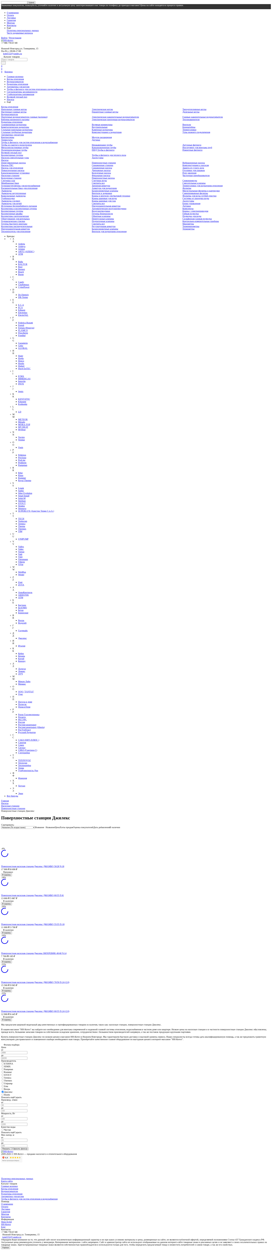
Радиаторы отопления (17, 84)
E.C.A (21, 305)
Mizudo (21, 422)
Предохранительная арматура (15, 229)
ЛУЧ (20, 674)
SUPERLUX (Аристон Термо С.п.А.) (36, 511)
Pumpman (22, 465)
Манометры (188, 224)
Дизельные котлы (190, 112)
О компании (13, 12)
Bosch (21, 272)
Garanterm (23, 343)
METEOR (23, 419)
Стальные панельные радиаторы (17, 129)
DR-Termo (23, 297)
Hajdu (21, 358)
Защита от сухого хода (193, 168)
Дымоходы (6, 191)
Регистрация (15, 38)
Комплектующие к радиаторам (107, 132)
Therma (21, 526)
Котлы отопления (15, 79)
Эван (20, 793)
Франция (22, 778)
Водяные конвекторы (102, 124)
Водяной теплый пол (17, 97)
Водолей (22, 623)
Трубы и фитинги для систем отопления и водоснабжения (35, 89)
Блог (3, 1227)
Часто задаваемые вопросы (20, 33)
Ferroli (21, 325)
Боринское (23, 613)
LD (19, 412)
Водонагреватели (15, 81)
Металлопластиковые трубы (14, 147)
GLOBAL (23, 348)
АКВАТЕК (23, 595)
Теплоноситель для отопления (15, 231)
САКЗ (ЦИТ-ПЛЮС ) (28, 740)
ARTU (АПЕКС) (26, 251)
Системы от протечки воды (195, 198)
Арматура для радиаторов (104, 188)
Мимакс (22, 684)
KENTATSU (24, 399)
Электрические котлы (102, 109)
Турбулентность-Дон (28, 770)
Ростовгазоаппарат (27, 725)
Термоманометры (190, 226)
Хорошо (5, 1247)
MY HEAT (23, 427)
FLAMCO (23, 330)
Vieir (20, 557)
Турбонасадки (8, 198)
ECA (20, 307)
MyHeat (22, 429)
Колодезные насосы (101, 173)
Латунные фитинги (191, 145)
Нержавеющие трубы (102, 145)
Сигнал (21, 747)
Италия (21, 646)
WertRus (22, 572)
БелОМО (22, 608)
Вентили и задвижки (102, 193)
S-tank (21, 488)
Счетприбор (24, 753)
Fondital (22, 335)
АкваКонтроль (25, 592)
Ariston (21, 249)
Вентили (186, 124)
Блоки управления (191, 203)
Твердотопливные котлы (194, 109)
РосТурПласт (24, 730)
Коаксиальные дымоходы (13, 196)
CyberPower (23, 287)
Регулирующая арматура (103, 226)
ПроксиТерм (24, 707)
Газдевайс (23, 630)
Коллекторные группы (12, 155)
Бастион (22, 605)
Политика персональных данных (23, 30)
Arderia (21, 244)
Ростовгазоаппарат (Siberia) (31, 727)
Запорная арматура (101, 185)
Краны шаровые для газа (104, 201)
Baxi (20, 267)
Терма (21, 768)
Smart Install (23, 496)
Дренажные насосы (101, 170)
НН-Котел (6, 1224)
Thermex (22, 529)
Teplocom (22, 521)
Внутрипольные (100, 127)
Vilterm (21, 562)
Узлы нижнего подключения (196, 132)
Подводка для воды (191, 216)
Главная (5, 801)
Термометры (188, 229)
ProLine (21, 460)
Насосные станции (10, 175)
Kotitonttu (22, 404)
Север (21, 745)
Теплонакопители (191, 119)
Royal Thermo (24, 480)
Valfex (21, 546)
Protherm (22, 462)
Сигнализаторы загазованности (22, 92)
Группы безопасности (102, 213)
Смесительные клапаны (194, 183)
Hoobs (21, 363)
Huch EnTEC (24, 368)
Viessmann (23, 559)
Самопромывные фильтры (195, 193)
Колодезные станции (11, 178)
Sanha (21, 490)
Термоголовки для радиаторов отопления (202, 185)
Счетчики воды (99, 180)
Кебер (21, 653)
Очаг (20, 694)
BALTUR (22, 264)
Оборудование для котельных (15, 219)
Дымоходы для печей (11, 203)
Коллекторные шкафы (12, 213)
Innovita (22, 381)
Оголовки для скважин (193, 170)
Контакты (11, 25)
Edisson (21, 310)
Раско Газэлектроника (28, 714)
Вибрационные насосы (193, 163)
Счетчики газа (8, 180)
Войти (4, 38)
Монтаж (11, 23)
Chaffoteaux (23, 284)
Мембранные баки (10, 183)
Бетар (21, 610)
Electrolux (22, 312)
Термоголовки (189, 129)
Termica (21, 524)
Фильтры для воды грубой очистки (199, 196)
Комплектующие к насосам (195, 165)
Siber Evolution (25, 493)
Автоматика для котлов (18, 87)
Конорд (21, 661)
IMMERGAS (24, 379)
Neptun (21, 440)
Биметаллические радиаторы (15, 127)
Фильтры (186, 188)
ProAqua (22, 457)
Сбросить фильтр (19, 1149)
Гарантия (11, 20)
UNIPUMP (23, 539)
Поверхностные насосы (103, 178)
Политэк (22, 704)
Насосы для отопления (12, 168)
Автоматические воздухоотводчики (109, 208)
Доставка (11, 18)
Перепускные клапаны (103, 219)
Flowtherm (23, 333)
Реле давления (189, 173)
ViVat (20, 564)
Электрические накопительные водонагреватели (115, 117)
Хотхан (21, 786)
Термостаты (7, 140)
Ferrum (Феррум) (26, 328)
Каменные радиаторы (102, 129)
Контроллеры (7, 137)
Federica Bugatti (25, 323)
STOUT (22, 503)
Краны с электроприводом (195, 211)
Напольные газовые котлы (14, 109)
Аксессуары (97, 157)
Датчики (96, 140)
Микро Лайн (24, 681)
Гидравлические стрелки (13, 221)
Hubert (21, 366)
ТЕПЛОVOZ (24, 760)
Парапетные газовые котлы (105, 112)
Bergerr (21, 269)
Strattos (21, 506)
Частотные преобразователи (196, 175)
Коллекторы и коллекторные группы (19, 208)
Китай (21, 658)
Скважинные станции (102, 165)
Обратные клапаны (101, 216)
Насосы (10, 99)
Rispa (20, 475)
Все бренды (12, 796)
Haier (20, 356)
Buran (21, 274)
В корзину (6, 875)
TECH (21, 518)
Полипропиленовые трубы (14, 150)
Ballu (20, 261)
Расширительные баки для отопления (19, 188)
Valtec (21, 549)
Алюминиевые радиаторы (13, 124)
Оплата (10, 15)
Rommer (22, 478)
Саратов (22, 742)
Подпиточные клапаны (103, 221)
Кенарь (21, 656)
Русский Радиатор (27, 732)
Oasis (20, 447)
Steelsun (22, 501)
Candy (21, 282)
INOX (21, 384)
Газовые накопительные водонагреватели (202, 117)
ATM (20, 254)
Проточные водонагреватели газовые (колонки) (24, 117)
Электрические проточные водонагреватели (113, 119)
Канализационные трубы (104, 147)
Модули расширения (102, 137)
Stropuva (22, 508)
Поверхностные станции (104, 163)
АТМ (20, 597)
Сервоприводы (189, 180)
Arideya (21, 246)
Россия (21, 722)
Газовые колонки (15, 76)
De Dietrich (23, 295)
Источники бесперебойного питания (19, 206)
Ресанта (22, 717)
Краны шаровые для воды (104, 198)
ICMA (21, 376)
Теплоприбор (24, 765)
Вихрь (21, 620)
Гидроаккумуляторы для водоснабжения (20, 185)
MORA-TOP (24, 424)
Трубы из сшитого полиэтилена (16, 145)
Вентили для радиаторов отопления (109, 231)
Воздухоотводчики (101, 211)
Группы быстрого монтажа (14, 224)
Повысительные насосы (12, 170)
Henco (21, 361)
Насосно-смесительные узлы (15, 157)
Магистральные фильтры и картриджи (201, 191)
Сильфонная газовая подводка (197, 219)
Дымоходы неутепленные (13, 193)
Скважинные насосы (102, 168)
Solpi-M (22, 498)
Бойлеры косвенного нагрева (15, 119)
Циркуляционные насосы (13, 163)
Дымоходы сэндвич (10, 201)
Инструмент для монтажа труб (197, 147)
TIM (20, 531)
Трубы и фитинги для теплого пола (109, 155)
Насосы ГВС (7, 165)
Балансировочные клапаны (105, 191)
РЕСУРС (22, 719)
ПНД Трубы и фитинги (103, 150)
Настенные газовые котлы (13, 112)
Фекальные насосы (101, 175)
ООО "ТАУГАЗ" (26, 691)
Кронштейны (188, 127)
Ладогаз (22, 669)
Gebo (20, 345)
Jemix (20, 391)
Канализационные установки (15, 173)
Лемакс (21, 671)
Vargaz (21, 552)
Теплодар (22, 763)
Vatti (20, 554)
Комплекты (188, 208)
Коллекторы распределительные (16, 226)
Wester (21, 574)
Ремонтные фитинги (192, 150)
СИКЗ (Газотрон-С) (27, 750)
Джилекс (22, 638)
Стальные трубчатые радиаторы (16, 132)
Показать (6, 1149)
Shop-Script (6, 1222)
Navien (21, 437)
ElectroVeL (23, 315)
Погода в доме (25, 702)
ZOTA (21, 585)
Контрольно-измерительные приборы (200, 221)
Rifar (20, 473)
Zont (20, 582)
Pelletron (22, 455)
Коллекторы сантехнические (15, 216)
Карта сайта (7, 1181)
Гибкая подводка (190, 213)
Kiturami (22, 401)
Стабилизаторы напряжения (20, 94)
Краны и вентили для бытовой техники (111, 196)
